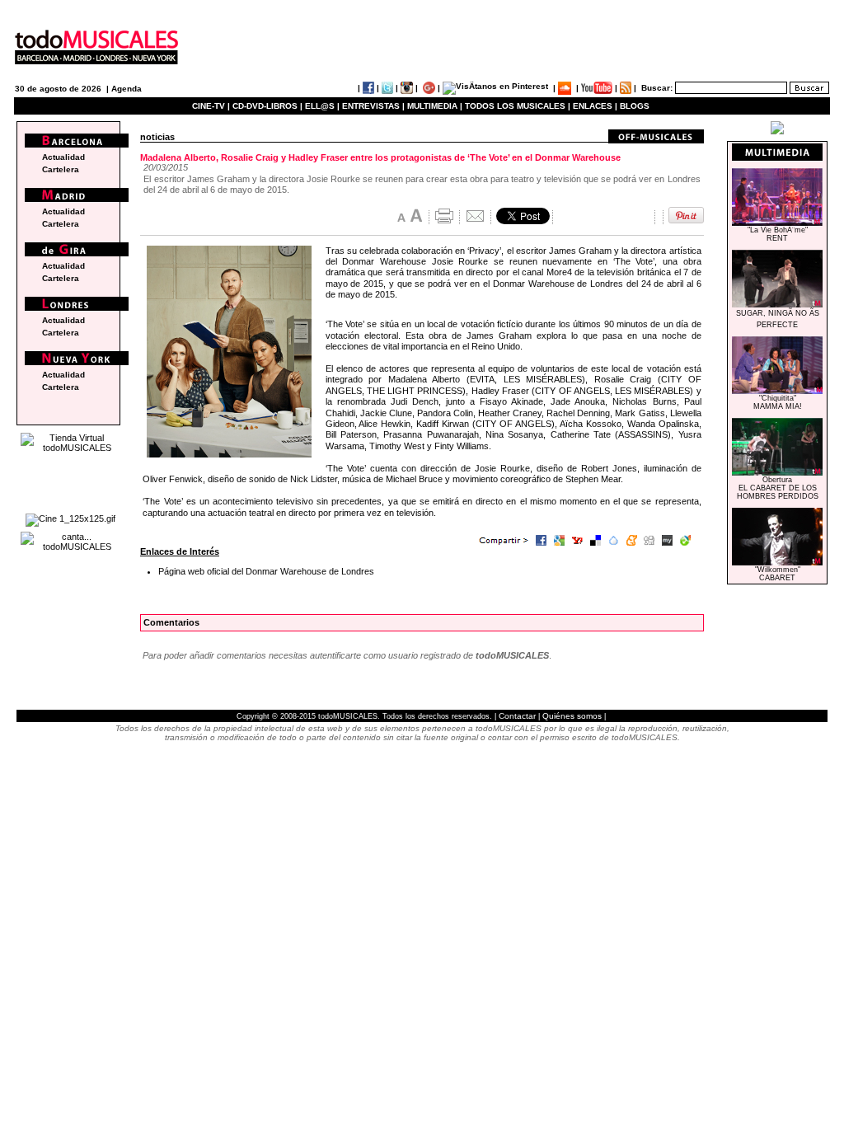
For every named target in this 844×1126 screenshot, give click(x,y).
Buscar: (657, 87)
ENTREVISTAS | (373, 105)
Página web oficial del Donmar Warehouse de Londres (266, 571)
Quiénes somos (572, 715)
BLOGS (634, 105)
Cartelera (60, 169)
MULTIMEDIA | (434, 105)
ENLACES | (595, 105)
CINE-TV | (212, 105)
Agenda (126, 88)
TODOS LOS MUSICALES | (517, 105)
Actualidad (63, 157)
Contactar (517, 715)
